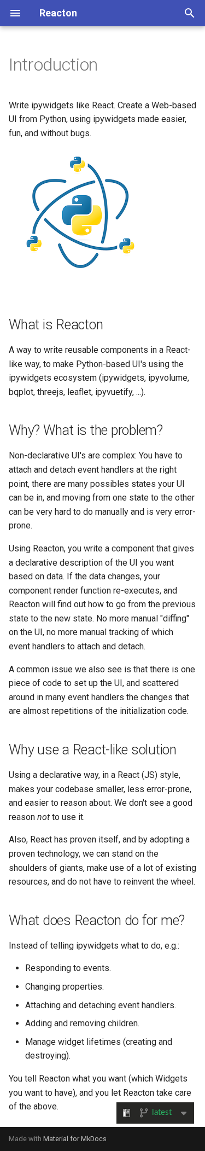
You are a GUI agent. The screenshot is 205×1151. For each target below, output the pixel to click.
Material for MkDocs (75, 1139)
